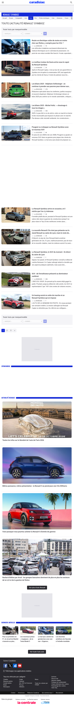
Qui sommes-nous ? (47, 692)
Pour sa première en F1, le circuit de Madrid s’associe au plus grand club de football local (10, 639)
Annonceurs (21, 692)
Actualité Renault (8, 398)
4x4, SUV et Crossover (25, 683)
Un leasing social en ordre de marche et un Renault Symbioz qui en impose (48, 296)
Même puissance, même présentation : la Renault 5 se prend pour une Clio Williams (34, 486)
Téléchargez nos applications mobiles (18, 671)
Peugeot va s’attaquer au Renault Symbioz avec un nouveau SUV (50, 128)
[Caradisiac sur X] (10, 666)
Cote (53, 18)
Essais (11, 18)
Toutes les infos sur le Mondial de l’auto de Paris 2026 (23, 440)
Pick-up (21, 685)
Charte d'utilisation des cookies (60, 684)
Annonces (59, 18)
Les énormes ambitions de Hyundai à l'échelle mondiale (63, 639)
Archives (53, 676)
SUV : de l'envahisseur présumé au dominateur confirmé (50, 275)
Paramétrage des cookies (58, 686)
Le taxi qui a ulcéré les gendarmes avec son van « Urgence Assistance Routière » (45, 639)
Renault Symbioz (11, 14)
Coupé (21, 679)
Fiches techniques (44, 18)
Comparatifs (18, 18)
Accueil (5, 18)
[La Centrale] (26, 704)
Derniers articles (8, 622)
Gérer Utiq (54, 687)
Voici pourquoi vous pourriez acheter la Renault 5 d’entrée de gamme (29, 532)
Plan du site (54, 678)
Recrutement (59, 692)
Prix (35, 18)
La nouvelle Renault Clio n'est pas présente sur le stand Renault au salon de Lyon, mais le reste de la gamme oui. (50, 231)
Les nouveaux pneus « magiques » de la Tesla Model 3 (27, 639)
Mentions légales (56, 680)
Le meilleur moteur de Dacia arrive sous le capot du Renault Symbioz (50, 63)
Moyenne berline (8, 681)
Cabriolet (21, 681)
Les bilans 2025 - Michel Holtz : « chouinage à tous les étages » (49, 106)
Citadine (5, 679)
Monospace (6, 686)
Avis (26, 18)
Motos (36, 679)
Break (5, 685)
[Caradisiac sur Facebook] (5, 666)
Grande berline (7, 683)
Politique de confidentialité (58, 682)
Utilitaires (21, 686)
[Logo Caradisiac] (37, 4)
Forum (66, 18)
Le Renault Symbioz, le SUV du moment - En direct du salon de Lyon (51, 253)
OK (45, 33)
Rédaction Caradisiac (33, 692)
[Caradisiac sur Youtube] (20, 666)
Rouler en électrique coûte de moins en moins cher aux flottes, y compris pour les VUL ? (49, 41)
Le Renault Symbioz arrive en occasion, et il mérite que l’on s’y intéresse (48, 210)
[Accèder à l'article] (37, 420)
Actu (30, 18)
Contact (13, 692)
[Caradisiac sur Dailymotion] (15, 666)
